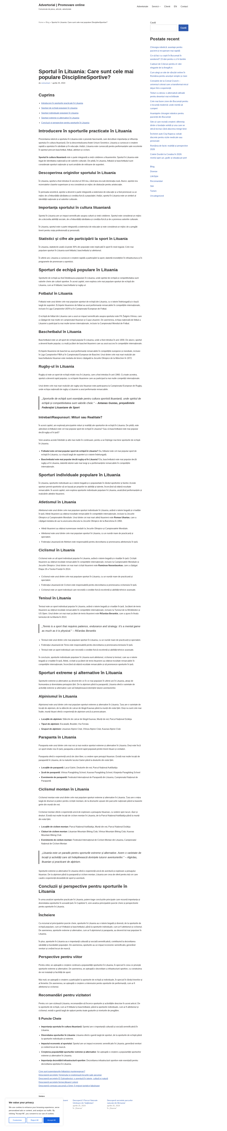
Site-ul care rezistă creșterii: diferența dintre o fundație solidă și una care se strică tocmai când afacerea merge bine (168, 125)
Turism (153, 191)
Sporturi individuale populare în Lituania (59, 113)
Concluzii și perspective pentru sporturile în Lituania (65, 123)
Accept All (51, 1120)
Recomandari (156, 181)
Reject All (34, 1120)
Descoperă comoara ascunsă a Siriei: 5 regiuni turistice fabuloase (69, 1086)
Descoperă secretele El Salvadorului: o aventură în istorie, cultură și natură (73, 1078)
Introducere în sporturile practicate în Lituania (62, 103)
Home (41, 22)
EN (175, 6)
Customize (17, 1120)
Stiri (152, 186)
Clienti (167, 6)
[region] (34, 1112)
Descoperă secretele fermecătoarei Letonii (58, 1082)
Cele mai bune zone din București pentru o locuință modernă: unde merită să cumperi (169, 105)
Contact (184, 6)
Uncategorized (157, 196)
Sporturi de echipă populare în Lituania (59, 108)
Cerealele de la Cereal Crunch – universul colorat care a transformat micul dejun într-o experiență (169, 84)
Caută (153, 22)
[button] (160, 6)
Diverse (153, 171)
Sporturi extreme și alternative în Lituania (60, 118)
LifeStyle (154, 176)
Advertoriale (142, 6)
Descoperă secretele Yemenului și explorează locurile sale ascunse (70, 1075)
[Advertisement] (90, 46)
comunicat (45, 83)
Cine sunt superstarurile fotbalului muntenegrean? (62, 1071)
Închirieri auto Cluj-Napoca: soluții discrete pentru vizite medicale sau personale (166, 137)
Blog (47, 22)
